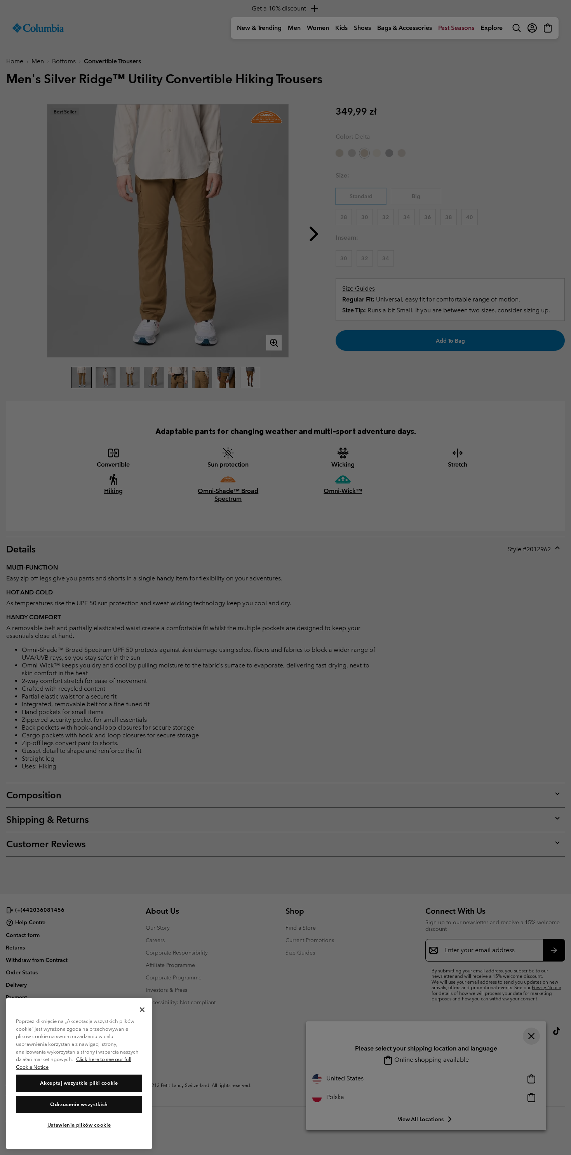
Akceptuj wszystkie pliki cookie (79, 1083)
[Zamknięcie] (142, 1009)
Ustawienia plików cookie (79, 1125)
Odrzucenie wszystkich (79, 1104)
